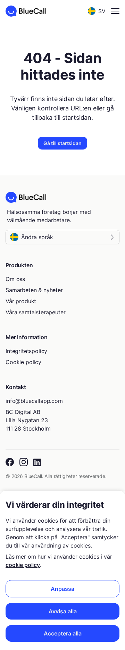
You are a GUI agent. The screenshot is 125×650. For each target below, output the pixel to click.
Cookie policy (23, 362)
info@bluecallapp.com (34, 400)
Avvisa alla (63, 611)
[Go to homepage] (26, 11)
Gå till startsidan (62, 143)
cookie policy (23, 564)
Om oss (15, 279)
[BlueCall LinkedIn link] (37, 462)
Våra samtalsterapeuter (35, 312)
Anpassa (62, 588)
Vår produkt (21, 301)
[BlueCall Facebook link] (10, 462)
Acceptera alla (63, 633)
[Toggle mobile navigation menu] (115, 11)
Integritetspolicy (26, 350)
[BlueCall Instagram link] (23, 462)
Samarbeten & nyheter (34, 290)
